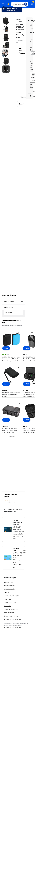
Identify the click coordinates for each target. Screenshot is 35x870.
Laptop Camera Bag (9, 589)
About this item (9, 295)
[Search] (25, 4)
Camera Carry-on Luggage (11, 595)
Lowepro (18, 19)
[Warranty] (20, 312)
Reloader (6, 592)
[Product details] (22, 301)
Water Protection (9, 612)
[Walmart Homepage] (7, 4)
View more (12, 436)
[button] (20, 51)
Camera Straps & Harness (11, 616)
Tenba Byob (7, 599)
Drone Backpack (8, 582)
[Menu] (3, 4)
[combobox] (19, 4)
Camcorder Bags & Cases (11, 609)
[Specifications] (22, 307)
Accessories (7, 606)
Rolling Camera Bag (9, 585)
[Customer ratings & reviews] (22, 495)
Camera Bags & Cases (10, 602)
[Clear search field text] (23, 4)
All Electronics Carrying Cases (12, 619)
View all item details (26, 97)
